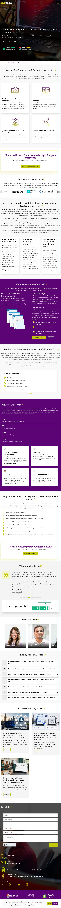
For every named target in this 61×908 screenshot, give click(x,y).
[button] (27, 393)
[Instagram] (27, 885)
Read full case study (39, 337)
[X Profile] (10, 885)
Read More (6, 749)
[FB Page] (2, 885)
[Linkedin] (19, 885)
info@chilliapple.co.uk (13, 863)
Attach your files (10, 844)
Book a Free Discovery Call (30, 166)
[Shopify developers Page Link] (30, 896)
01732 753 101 (11, 857)
